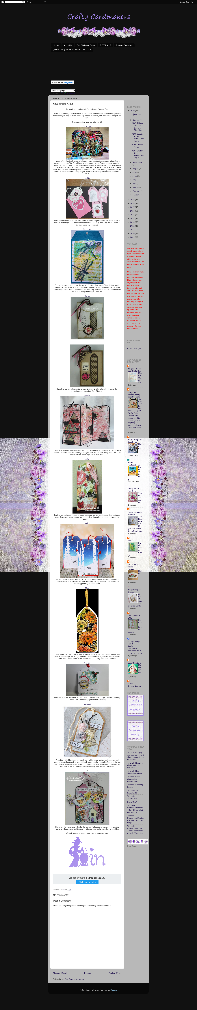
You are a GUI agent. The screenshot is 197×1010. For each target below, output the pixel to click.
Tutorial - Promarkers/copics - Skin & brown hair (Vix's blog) (135, 808)
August (136, 168)
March (135, 187)
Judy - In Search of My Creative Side (134, 394)
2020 (132, 110)
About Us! (68, 45)
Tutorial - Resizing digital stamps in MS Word (135, 765)
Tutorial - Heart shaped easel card (135, 772)
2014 (132, 218)
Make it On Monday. (140, 378)
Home (56, 45)
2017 (132, 207)
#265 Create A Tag (137, 146)
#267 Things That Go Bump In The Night (137, 126)
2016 (132, 211)
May (135, 180)
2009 (132, 237)
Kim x (130, 541)
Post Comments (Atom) (74, 979)
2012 (132, 226)
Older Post (115, 973)
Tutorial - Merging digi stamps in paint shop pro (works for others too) (135, 755)
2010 (132, 233)
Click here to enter (87, 881)
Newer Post (60, 973)
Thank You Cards (140, 498)
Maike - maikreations (134, 464)
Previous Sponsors (124, 45)
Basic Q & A (132, 802)
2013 (132, 222)
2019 (132, 200)
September (137, 162)
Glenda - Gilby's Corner (134, 685)
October (136, 120)
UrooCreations (134, 663)
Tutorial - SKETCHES (132, 797)
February (137, 191)
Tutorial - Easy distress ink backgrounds (133, 779)
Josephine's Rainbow (133, 490)
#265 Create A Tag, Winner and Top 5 (138, 137)
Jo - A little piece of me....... (133, 567)
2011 (132, 230)
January (136, 195)
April (135, 183)
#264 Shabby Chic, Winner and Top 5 (138, 154)
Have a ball (140, 446)
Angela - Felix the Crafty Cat (134, 370)
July (134, 172)
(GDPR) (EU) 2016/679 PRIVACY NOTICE (72, 49)
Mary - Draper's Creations (135, 441)
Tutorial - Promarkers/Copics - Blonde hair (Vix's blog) (135, 819)
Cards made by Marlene (135, 513)
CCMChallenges (134, 348)
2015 (132, 215)
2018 (132, 203)
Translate (71, 93)
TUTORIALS (105, 45)
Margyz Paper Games (134, 591)
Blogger (113, 990)
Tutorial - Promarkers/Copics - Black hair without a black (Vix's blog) (135, 829)
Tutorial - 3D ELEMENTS (132, 791)
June (135, 176)
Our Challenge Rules (86, 45)
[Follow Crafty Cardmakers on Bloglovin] (62, 84)
